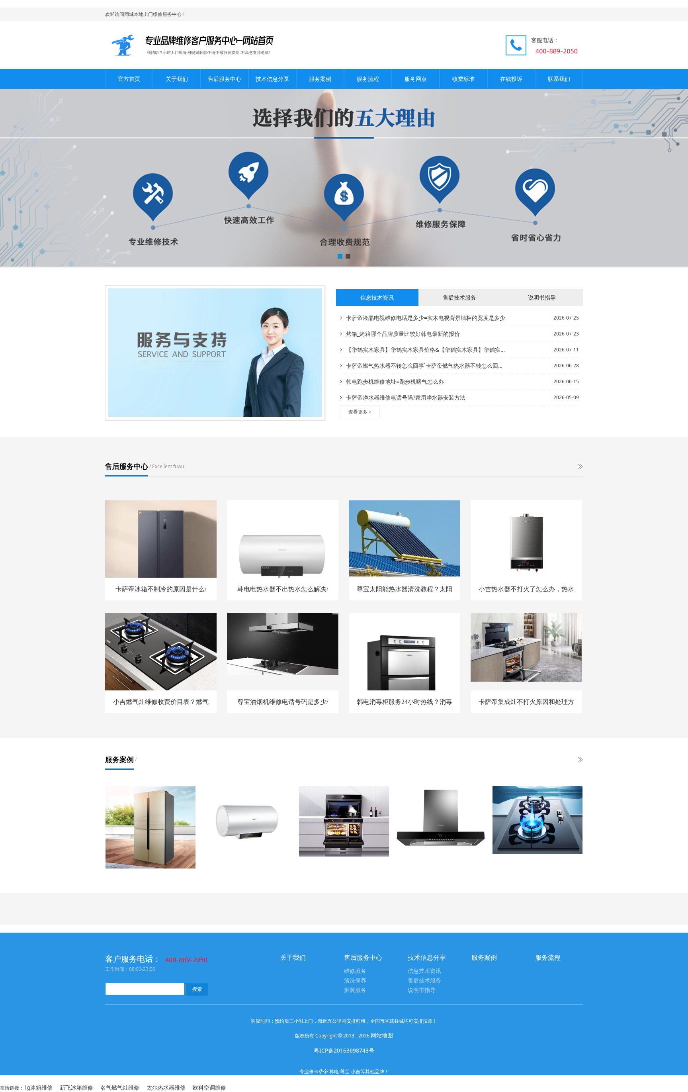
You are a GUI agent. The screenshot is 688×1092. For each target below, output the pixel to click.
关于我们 (177, 78)
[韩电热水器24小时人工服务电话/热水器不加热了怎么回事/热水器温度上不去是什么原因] (247, 823)
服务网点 (416, 78)
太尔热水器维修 (166, 1087)
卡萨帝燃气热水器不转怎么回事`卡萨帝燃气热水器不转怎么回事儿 (426, 365)
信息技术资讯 (424, 971)
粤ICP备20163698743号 (344, 1050)
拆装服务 (355, 990)
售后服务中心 (224, 78)
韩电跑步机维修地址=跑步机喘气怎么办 (395, 381)
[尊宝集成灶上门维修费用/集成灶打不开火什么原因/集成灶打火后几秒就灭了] (344, 821)
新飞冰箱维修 (76, 1087)
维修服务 (355, 971)
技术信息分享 (272, 78)
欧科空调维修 (209, 1087)
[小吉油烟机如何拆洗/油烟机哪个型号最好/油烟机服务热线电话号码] (441, 820)
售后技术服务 (424, 981)
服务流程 (368, 78)
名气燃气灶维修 (119, 1087)
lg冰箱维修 (39, 1087)
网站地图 (382, 1035)
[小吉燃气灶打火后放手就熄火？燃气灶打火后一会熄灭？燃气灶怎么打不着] (537, 820)
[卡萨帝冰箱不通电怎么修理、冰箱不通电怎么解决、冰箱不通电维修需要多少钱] (150, 827)
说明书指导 (422, 990)
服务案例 (320, 78)
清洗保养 (355, 981)
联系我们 (559, 78)
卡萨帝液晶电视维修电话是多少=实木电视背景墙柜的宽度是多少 (425, 318)
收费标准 (463, 78)
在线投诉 (511, 78)
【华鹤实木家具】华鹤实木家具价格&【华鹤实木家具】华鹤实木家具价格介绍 (426, 349)
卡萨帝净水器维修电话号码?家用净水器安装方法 (405, 397)
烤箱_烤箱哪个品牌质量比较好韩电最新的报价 (403, 333)
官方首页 (129, 78)
